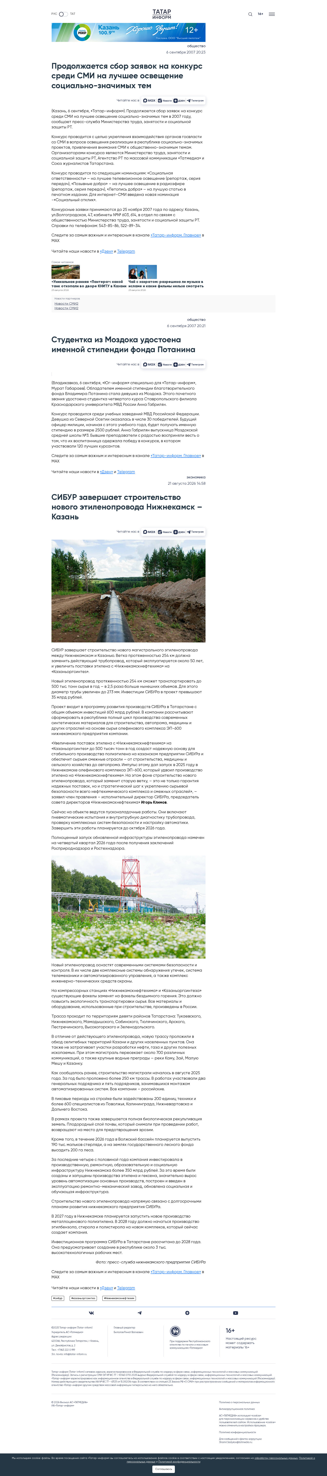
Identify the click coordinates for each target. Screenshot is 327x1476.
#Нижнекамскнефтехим (119, 1298)
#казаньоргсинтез (83, 1298)
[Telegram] (139, 1313)
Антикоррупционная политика (237, 1409)
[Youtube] (235, 1313)
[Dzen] (187, 1313)
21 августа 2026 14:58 (187, 484)
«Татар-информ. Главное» (176, 235)
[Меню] (272, 14)
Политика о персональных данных (239, 1402)
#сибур (57, 1298)
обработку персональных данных (276, 1458)
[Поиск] (250, 14)
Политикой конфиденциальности (179, 1461)
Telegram (126, 252)
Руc (54, 14)
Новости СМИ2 (66, 303)
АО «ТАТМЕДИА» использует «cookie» (240, 1416)
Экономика (196, 477)
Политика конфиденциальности (237, 1432)
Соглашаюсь (163, 1469)
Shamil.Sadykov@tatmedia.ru (235, 1442)
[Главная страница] (162, 14)
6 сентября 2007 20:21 (186, 326)
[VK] (91, 1313)
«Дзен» (106, 252)
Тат (72, 14)
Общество (196, 46)
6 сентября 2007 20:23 (186, 52)
